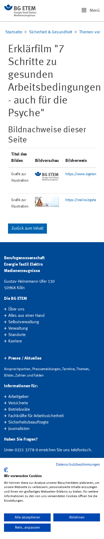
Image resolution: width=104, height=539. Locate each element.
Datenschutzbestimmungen (78, 464)
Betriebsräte (19, 410)
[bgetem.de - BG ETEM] (20, 10)
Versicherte (18, 403)
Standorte (17, 335)
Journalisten (19, 429)
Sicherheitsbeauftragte (28, 422)
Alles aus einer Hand (26, 316)
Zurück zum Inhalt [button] (27, 228)
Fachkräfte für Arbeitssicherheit (36, 416)
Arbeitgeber (18, 397)
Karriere (15, 341)
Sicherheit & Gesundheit (50, 32)
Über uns (16, 309)
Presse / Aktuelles (24, 358)
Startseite (13, 32)
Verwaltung (18, 328)
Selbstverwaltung (23, 322)
